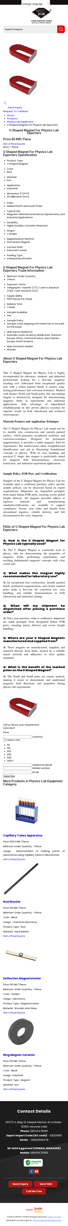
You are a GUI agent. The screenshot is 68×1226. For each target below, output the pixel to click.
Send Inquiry (14, 107)
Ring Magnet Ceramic (19, 1055)
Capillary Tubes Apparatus (22, 835)
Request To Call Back (15, 111)
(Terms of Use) (54, 1217)
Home (10, 115)
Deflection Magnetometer (22, 978)
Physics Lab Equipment (20, 121)
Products (12, 118)
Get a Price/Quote (14, 143)
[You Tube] (36, 1173)
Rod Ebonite (11, 902)
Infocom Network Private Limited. (47, 1220)
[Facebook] (31, 1173)
